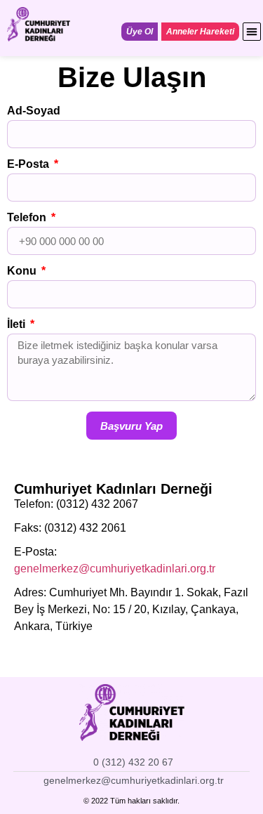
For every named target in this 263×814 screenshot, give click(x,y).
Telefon (28, 217)
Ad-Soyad (33, 111)
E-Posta (29, 164)
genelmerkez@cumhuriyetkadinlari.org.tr (114, 569)
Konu (23, 271)
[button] (252, 31)
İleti (17, 324)
